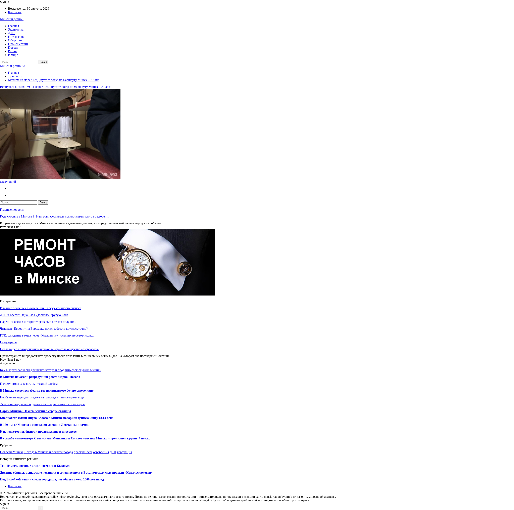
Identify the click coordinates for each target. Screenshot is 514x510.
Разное (12, 51)
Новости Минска (11, 452)
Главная (13, 26)
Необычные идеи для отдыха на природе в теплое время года (42, 397)
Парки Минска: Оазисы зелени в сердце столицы (35, 411)
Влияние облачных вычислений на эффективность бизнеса (40, 308)
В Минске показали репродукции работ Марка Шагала (40, 377)
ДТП (11, 33)
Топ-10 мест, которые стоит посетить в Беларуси (35, 465)
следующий (8, 181)
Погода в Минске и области (43, 452)
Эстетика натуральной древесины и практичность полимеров (42, 404)
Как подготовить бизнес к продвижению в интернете (38, 431)
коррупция (124, 452)
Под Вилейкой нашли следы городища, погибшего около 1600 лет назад (52, 479)
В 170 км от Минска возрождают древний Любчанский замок (44, 424)
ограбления (101, 452)
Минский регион (11, 19)
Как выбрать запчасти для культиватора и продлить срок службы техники (50, 370)
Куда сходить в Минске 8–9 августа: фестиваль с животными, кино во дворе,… (54, 216)
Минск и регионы (12, 66)
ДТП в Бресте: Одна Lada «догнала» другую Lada (34, 315)
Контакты (14, 12)
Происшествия (18, 44)
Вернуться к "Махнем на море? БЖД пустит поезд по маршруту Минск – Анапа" (55, 86)
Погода (13, 47)
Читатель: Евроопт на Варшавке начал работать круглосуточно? (44, 328)
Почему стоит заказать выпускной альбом (29, 383)
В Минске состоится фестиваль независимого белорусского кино (47, 390)
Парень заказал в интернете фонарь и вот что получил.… (39, 321)
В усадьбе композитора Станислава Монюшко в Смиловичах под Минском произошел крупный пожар (75, 438)
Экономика (15, 29)
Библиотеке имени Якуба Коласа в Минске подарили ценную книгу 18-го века (56, 418)
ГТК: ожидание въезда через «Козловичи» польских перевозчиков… (47, 335)
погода (68, 452)
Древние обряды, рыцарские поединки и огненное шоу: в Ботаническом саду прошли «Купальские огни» (76, 472)
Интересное (16, 36)
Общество (15, 40)
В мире (13, 54)
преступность (83, 452)
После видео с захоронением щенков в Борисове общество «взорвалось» (49, 349)
